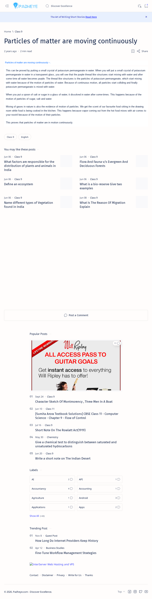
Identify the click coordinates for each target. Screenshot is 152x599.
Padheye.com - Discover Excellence (32, 591)
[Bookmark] (146, 6)
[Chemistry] (52, 437)
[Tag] (18, 156)
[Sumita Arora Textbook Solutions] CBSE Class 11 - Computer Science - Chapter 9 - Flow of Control (76, 416)
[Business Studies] (55, 547)
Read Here (91, 17)
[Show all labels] (37, 516)
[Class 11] (50, 408)
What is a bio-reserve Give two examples (101, 186)
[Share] (142, 51)
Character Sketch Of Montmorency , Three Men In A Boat (74, 401)
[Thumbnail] (66, 161)
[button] (117, 343)
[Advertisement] (76, 259)
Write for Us (74, 575)
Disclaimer (47, 575)
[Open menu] (7, 6)
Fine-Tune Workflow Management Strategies (65, 553)
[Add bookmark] (133, 51)
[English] (24, 137)
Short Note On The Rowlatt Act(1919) (60, 430)
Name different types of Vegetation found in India (28, 205)
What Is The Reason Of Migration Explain (102, 205)
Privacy (61, 575)
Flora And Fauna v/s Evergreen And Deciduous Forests (104, 164)
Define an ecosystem (18, 184)
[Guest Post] (51, 535)
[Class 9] (10, 137)
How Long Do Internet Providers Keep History (66, 541)
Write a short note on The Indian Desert (62, 458)
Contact (34, 575)
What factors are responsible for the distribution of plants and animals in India (30, 166)
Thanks (89, 575)
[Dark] (139, 6)
